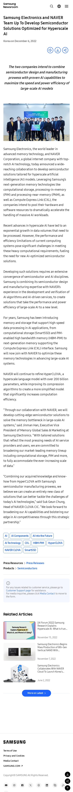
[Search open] (52, 6)
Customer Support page (18, 590)
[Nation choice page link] (59, 6)
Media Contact (47, 593)
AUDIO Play (50, 50)
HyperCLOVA (55, 543)
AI (6, 535)
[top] (67, 788)
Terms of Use (10, 750)
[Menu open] (66, 6)
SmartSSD (30, 550)
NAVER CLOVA (13, 550)
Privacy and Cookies (13, 755)
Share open (65, 50)
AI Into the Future (42, 535)
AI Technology (13, 543)
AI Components (20, 535)
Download (58, 50)
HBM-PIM (38, 543)
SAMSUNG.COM (11, 766)
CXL (27, 543)
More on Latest (35, 693)
